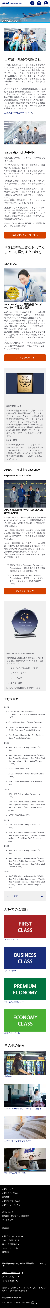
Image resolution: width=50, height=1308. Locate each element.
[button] (25, 896)
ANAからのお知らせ (10, 1193)
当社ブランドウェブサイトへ (25, 235)
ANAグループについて (11, 1236)
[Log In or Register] (46, 3)
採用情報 (5, 1252)
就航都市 (5, 1197)
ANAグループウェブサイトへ (17, 113)
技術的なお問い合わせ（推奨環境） (16, 1216)
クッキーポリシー (9, 1277)
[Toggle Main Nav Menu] (39, 3)
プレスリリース (8, 1248)
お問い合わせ (7, 1212)
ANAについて (7, 1189)
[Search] (32, 3)
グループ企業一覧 (9, 1240)
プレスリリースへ (24, 357)
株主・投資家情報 (9, 1244)
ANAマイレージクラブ (11, 1205)
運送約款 (5, 1228)
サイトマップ (7, 1220)
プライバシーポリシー (11, 1273)
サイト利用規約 (8, 1281)
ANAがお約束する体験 (11, 1201)
